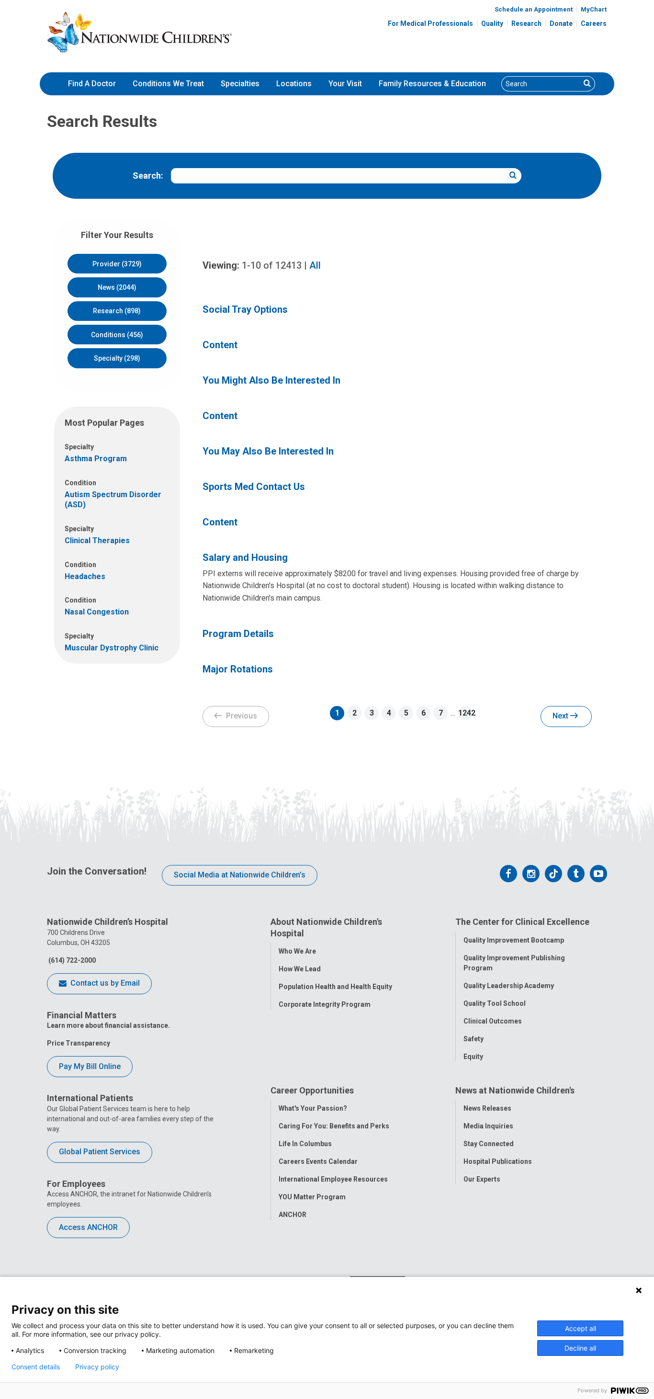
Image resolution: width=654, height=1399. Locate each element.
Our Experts (481, 1179)
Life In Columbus (305, 1144)
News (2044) (117, 287)
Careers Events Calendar (318, 1161)
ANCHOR (292, 1214)
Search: (148, 176)
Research (526, 23)
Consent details (35, 1367)
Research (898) (117, 311)
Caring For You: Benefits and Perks (334, 1126)
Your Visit (345, 83)
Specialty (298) (117, 358)
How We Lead (300, 969)
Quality (492, 23)
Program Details (238, 633)
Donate (561, 23)
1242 (465, 712)
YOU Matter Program (312, 1197)
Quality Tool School (494, 1003)
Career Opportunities (312, 1090)
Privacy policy (97, 1367)
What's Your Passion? (313, 1108)
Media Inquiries (488, 1126)
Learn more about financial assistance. (108, 1025)
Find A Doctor (92, 83)
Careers (594, 23)
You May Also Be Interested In (268, 451)
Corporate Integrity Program (325, 1004)
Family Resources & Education (432, 83)
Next (561, 715)
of (272, 265)
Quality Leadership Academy (508, 986)
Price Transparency (78, 1043)
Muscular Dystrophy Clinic (111, 647)
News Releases (487, 1108)
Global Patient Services (99, 1151)
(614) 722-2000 (71, 960)
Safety (473, 1039)
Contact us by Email (104, 983)
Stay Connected (488, 1144)
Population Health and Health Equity (335, 986)
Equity (473, 1056)
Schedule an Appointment (534, 9)
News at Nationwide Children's (515, 1090)
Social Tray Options (245, 309)
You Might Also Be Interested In (271, 380)
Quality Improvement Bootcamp (513, 940)
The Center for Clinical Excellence (522, 922)
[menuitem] (92, 83)
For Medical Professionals (430, 23)
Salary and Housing (245, 557)
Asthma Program (96, 458)
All (315, 265)
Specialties (240, 83)
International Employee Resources (333, 1179)
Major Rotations (238, 669)
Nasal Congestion (97, 611)
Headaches (85, 576)
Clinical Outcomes (492, 1021)
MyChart (594, 9)
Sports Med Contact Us (254, 486)
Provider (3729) (117, 264)
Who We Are (297, 951)
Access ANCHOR (88, 1227)
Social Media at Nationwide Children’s (239, 874)
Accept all (580, 1328)
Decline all (580, 1348)
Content (220, 345)
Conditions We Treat (168, 83)
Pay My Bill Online (90, 1066)
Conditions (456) (117, 335)
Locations (294, 83)
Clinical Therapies (97, 540)
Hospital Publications (497, 1161)
